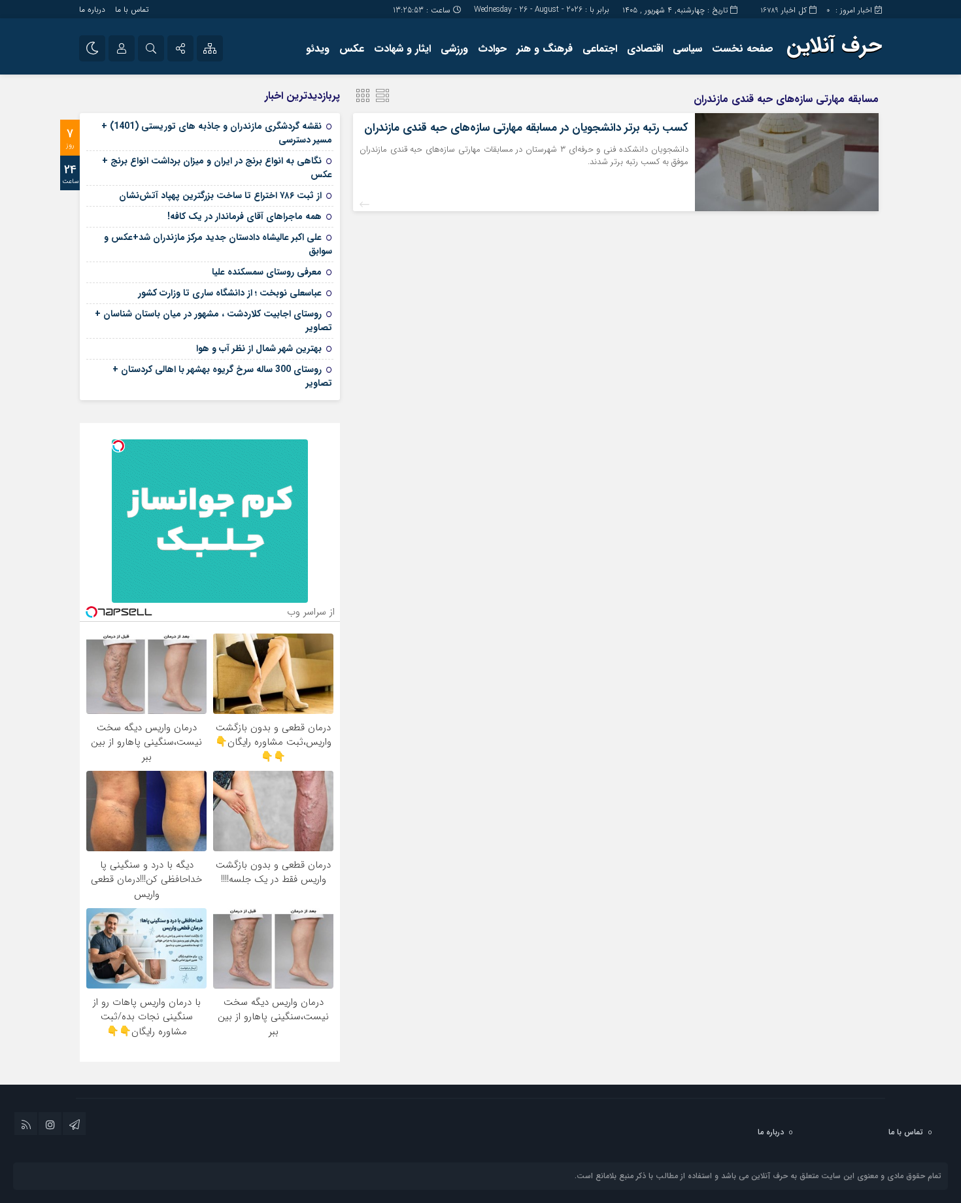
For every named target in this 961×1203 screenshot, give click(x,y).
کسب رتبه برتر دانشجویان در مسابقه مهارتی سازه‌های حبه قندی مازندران (526, 128)
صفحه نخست (742, 49)
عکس (351, 49)
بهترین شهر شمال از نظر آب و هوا (259, 348)
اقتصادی (645, 49)
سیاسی (687, 49)
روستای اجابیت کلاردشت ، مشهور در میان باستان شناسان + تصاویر (213, 321)
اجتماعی (599, 49)
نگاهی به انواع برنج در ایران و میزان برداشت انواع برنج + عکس (217, 168)
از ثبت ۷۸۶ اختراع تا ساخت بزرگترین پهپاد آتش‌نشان (220, 195)
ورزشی (454, 49)
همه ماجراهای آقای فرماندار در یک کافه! (244, 216)
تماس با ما (131, 9)
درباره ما (92, 9)
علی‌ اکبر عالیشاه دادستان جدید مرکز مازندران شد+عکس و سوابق (218, 244)
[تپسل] (118, 445)
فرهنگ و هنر (544, 49)
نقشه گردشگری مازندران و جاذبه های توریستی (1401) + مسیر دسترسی (216, 133)
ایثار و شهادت (402, 49)
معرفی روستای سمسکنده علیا (267, 272)
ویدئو (317, 49)
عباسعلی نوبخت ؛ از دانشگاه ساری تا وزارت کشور (230, 293)
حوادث (492, 49)
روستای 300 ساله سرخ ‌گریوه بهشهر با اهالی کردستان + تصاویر (222, 376)
